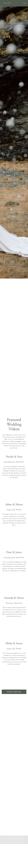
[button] (14, 489)
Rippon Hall (11, 510)
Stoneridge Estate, (9, 462)
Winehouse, (10, 603)
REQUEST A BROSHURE (14, 692)
